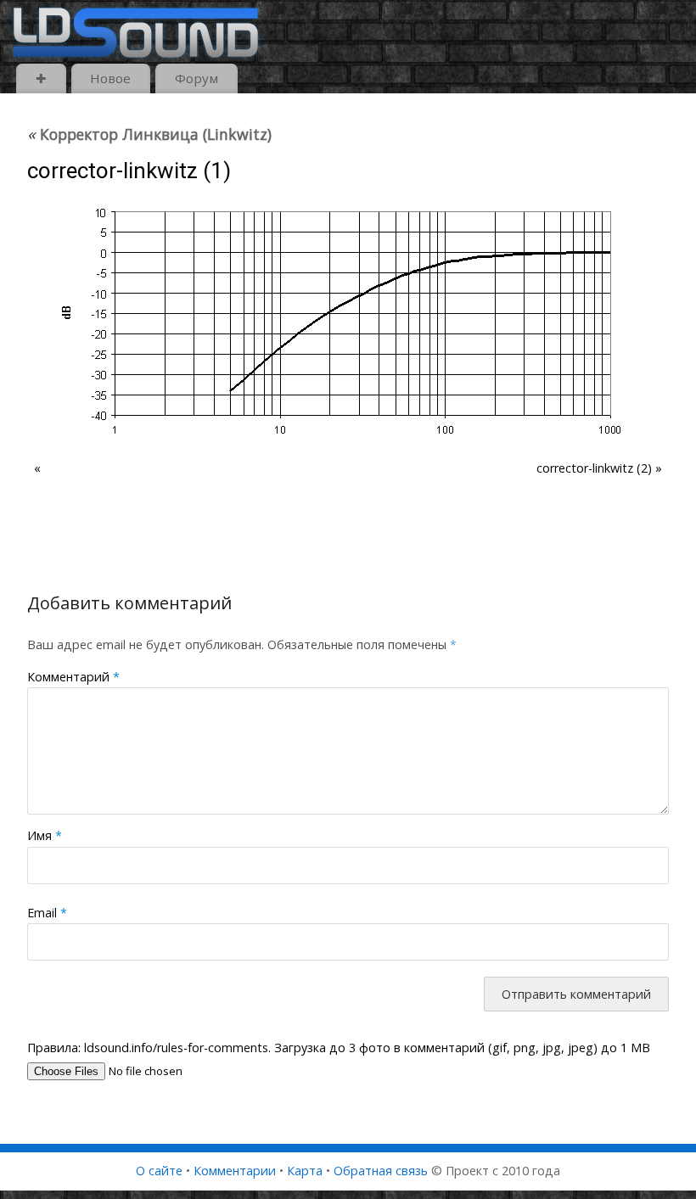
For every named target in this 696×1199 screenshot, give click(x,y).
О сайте (159, 1171)
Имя (44, 835)
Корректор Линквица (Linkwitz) (149, 134)
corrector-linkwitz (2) (594, 468)
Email (47, 913)
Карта (305, 1171)
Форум (196, 78)
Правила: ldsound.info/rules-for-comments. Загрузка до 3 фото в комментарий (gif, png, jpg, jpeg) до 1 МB (338, 1047)
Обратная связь (381, 1171)
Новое (110, 78)
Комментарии (235, 1171)
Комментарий (73, 677)
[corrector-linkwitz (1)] (348, 322)
